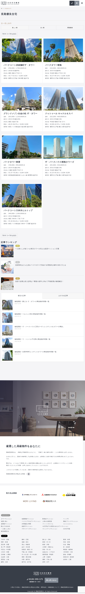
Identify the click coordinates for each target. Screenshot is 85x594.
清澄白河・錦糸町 (68, 557)
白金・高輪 (66, 544)
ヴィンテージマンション (49, 528)
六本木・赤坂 (5, 539)
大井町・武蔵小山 (47, 547)
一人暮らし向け (5, 528)
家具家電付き (5, 531)
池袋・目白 (25, 542)
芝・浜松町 (66, 547)
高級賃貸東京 (40, 591)
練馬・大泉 (4, 562)
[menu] (82, 3)
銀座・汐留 (45, 544)
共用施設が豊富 (26, 523)
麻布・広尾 (25, 539)
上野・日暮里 (46, 557)
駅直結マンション (47, 518)
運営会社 (43, 587)
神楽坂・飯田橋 (68, 549)
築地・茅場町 (67, 554)
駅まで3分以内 (5, 526)
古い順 (42, 27)
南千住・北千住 (26, 562)
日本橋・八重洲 (5, 554)
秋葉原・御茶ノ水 (27, 549)
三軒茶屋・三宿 (68, 552)
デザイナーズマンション (29, 528)
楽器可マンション (27, 526)
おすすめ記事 (63, 295)
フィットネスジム (47, 523)
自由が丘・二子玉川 (48, 552)
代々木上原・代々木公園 (29, 554)
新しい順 (15, 27)
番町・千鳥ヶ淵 (47, 559)
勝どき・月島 (46, 539)
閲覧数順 (70, 27)
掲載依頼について (53, 587)
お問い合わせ (52, 580)
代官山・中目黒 (5, 549)
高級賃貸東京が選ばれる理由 (15, 474)
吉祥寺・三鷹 (67, 559)
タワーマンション (6, 518)
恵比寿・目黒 (5, 544)
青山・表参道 (26, 544)
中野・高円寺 (26, 559)
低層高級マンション (28, 518)
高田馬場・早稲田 (47, 554)
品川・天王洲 (26, 547)
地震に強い (4, 521)
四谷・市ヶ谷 (46, 549)
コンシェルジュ (68, 523)
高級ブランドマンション (70, 521)
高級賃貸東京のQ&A (67, 587)
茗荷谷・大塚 (5, 559)
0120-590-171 (36, 580)
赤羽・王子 (45, 562)
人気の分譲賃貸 (47, 521)
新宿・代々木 (46, 542)
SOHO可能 (66, 528)
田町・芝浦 (4, 542)
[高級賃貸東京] (10, 3)
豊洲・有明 (66, 539)
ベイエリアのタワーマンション (31, 521)
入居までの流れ (15, 587)
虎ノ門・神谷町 (5, 547)
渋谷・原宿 (66, 542)
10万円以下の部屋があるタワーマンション (55, 526)
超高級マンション (6, 523)
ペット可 (66, 518)
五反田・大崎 (5, 557)
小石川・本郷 (5, 552)
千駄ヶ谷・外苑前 (27, 552)
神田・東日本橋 (26, 557)
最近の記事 (22, 295)
